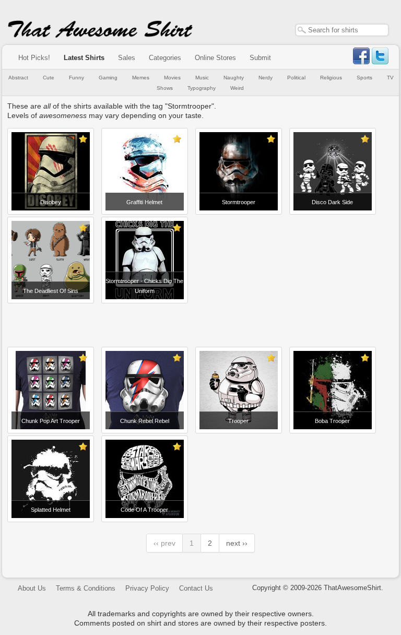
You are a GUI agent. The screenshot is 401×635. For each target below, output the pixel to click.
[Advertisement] (200, 321)
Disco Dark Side (332, 202)
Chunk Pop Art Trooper (50, 421)
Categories (165, 58)
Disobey (50, 202)
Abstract (18, 77)
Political (296, 77)
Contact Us (196, 588)
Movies (172, 77)
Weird (237, 88)
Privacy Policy (147, 588)
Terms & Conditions (85, 588)
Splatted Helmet (50, 510)
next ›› (236, 543)
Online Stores (215, 58)
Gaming (108, 77)
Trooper (238, 421)
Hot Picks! (34, 58)
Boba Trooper (332, 421)
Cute (48, 77)
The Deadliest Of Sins (50, 291)
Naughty (233, 77)
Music (202, 77)
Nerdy (265, 77)
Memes (140, 77)
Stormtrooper (238, 202)
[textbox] (342, 30)
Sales (126, 58)
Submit (260, 58)
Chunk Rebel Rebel (144, 421)
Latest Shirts (84, 58)
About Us (32, 588)
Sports (364, 77)
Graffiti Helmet (144, 202)
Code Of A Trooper (144, 510)
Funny (76, 77)
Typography (201, 88)
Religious (331, 77)
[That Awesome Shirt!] (100, 35)
